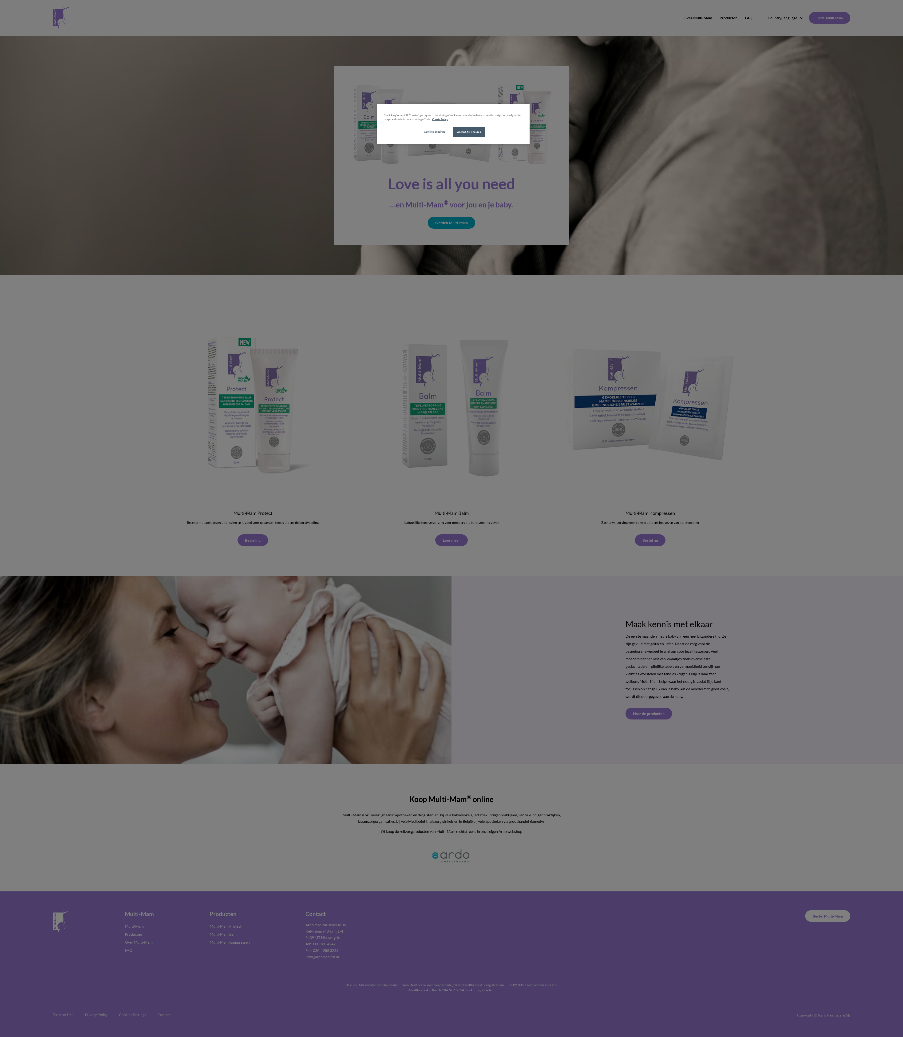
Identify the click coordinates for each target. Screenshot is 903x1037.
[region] (453, 124)
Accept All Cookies (469, 131)
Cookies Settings (434, 131)
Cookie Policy (440, 119)
